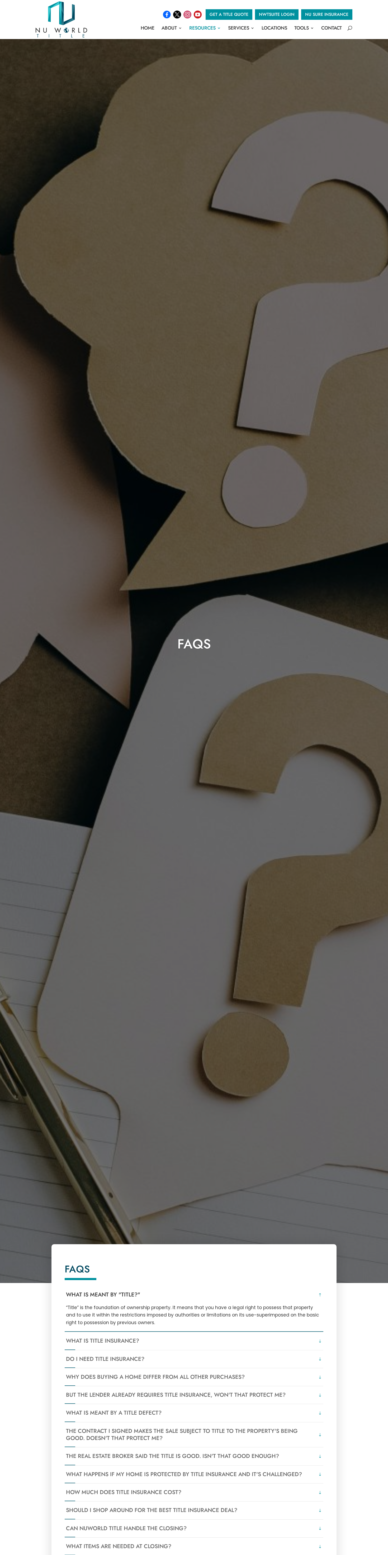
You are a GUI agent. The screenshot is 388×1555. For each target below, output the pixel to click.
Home (147, 28)
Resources (202, 28)
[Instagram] (187, 15)
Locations (274, 28)
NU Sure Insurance (326, 14)
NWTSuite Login (277, 14)
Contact (331, 28)
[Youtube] (198, 15)
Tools (301, 28)
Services (238, 28)
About (169, 28)
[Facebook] (167, 15)
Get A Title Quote (229, 14)
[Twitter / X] (177, 15)
